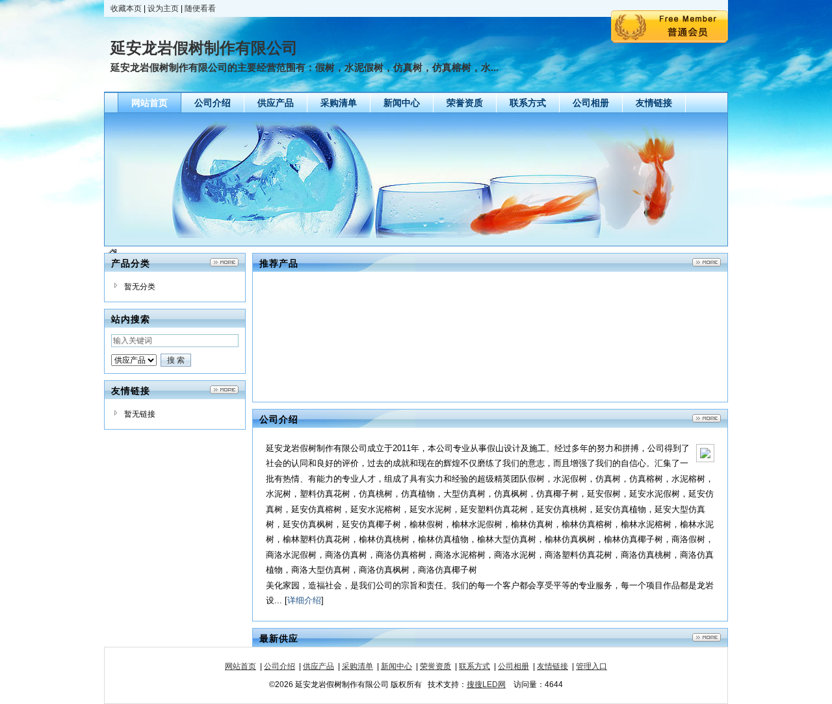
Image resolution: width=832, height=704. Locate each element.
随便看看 (200, 8)
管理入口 (591, 666)
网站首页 (240, 666)
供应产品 (318, 666)
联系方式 (474, 666)
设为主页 (163, 8)
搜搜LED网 (486, 684)
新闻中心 (396, 666)
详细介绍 (304, 600)
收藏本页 (126, 8)
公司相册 (513, 666)
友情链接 (552, 666)
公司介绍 (279, 666)
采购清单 (357, 666)
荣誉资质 (435, 666)
